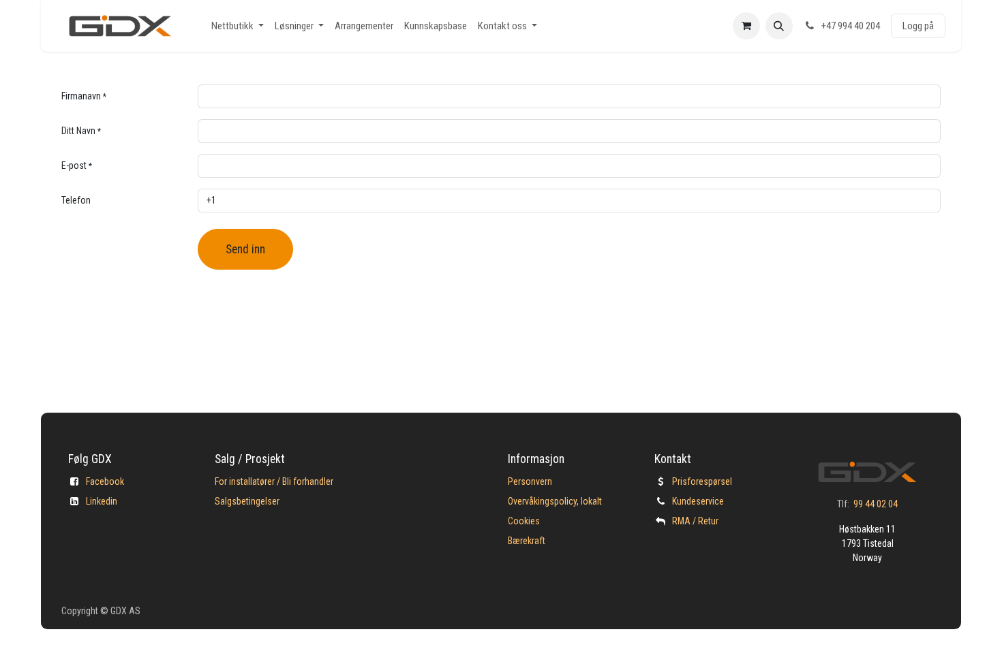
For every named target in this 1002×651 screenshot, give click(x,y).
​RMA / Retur (695, 520)
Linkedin (101, 501)
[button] (779, 25)
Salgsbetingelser (247, 501)
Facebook (105, 481)
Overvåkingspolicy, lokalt (555, 501)
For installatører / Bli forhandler (274, 481)
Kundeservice (698, 501)
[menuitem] (237, 26)
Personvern (530, 481)
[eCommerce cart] (746, 25)
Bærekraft (526, 540)
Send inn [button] (245, 249)
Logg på (918, 26)
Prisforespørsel (702, 481)
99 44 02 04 (875, 503)
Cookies (524, 520)
